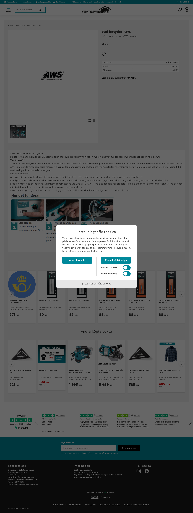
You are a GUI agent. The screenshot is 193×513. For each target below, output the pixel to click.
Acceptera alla (77, 260)
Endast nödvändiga (116, 260)
